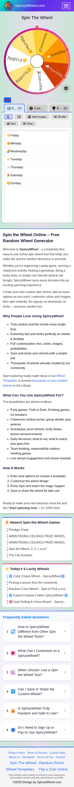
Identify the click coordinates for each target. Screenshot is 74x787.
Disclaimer (28, 757)
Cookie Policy (58, 752)
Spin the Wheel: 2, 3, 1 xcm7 (28, 549)
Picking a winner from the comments (33, 582)
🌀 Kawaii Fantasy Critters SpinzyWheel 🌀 (38, 595)
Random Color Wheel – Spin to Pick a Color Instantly (39, 588)
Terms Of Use (45, 757)
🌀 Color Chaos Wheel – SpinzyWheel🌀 (37, 576)
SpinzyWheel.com (30, 6)
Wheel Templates (20, 769)
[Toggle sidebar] (7, 100)
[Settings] (66, 88)
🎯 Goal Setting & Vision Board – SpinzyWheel (39, 601)
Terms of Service (37, 752)
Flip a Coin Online (53, 769)
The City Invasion (20, 555)
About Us (14, 757)
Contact (60, 757)
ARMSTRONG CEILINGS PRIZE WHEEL (37, 536)
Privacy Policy (16, 752)
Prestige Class (18, 529)
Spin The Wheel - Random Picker (37, 763)
